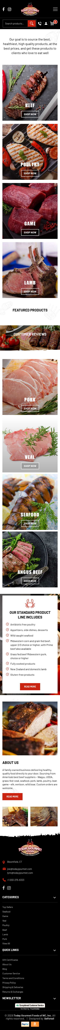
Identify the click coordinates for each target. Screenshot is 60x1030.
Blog (4, 968)
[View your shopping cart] (52, 23)
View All (6, 943)
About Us (7, 964)
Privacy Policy (9, 982)
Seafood (6, 911)
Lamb (5, 934)
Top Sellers (7, 907)
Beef (4, 929)
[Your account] (46, 23)
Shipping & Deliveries (12, 987)
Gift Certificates (10, 959)
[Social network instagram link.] (9, 9)
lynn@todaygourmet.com (20, 872)
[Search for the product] (32, 23)
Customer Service (11, 973)
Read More (30, 686)
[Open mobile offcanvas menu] (55, 9)
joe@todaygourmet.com (19, 868)
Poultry (5, 925)
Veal (4, 920)
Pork (4, 939)
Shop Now (30, 114)
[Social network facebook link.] (3, 9)
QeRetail (49, 1018)
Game (5, 916)
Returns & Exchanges (12, 991)
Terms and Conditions (13, 978)
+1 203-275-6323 (15, 879)
